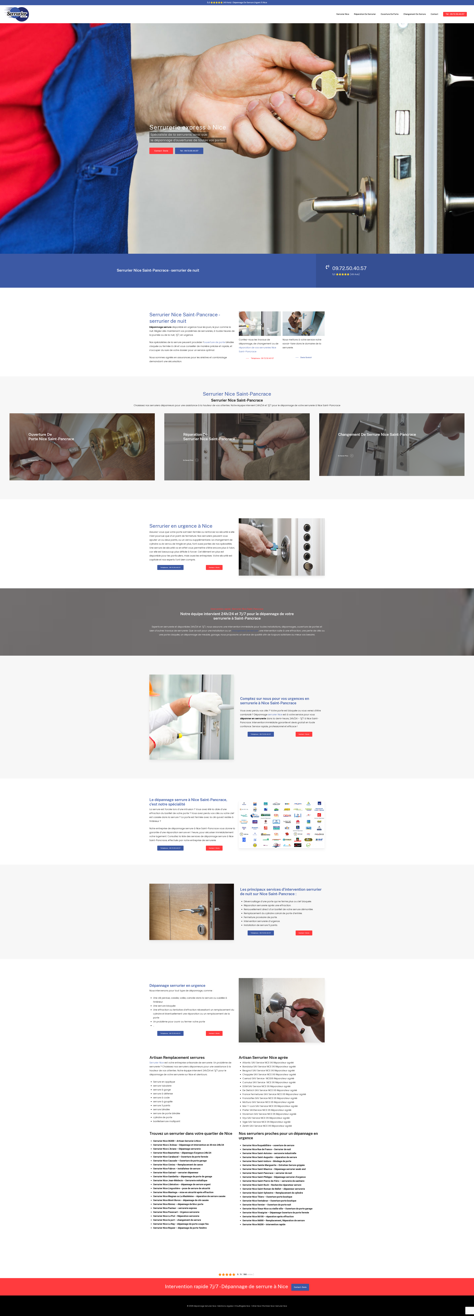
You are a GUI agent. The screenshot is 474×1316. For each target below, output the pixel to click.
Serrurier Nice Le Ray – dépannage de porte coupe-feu (181, 1224)
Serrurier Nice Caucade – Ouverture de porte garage (180, 1160)
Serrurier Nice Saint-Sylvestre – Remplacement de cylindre (272, 1192)
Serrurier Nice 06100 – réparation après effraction (268, 1216)
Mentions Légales (225, 1306)
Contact (434, 14)
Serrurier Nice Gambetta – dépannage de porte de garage (182, 1176)
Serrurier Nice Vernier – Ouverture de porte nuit (266, 1204)
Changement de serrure (414, 14)
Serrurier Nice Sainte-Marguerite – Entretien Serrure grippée (273, 1165)
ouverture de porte (214, 342)
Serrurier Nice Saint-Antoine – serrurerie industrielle (269, 1153)
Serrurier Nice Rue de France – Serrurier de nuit (266, 1149)
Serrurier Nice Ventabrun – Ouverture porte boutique (269, 1200)
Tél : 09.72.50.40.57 (455, 14)
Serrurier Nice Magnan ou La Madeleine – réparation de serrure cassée (189, 1196)
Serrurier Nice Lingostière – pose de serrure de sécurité (181, 1188)
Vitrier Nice (256, 1306)
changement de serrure (245, 630)
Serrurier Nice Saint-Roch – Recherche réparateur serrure (271, 1185)
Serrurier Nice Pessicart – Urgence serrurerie (176, 1212)
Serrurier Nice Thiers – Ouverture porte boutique (267, 1196)
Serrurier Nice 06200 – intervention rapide (263, 1224)
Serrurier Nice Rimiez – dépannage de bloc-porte (178, 1204)
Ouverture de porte (389, 14)
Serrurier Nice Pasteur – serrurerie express (175, 1208)
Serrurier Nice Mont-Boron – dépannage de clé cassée (181, 1200)
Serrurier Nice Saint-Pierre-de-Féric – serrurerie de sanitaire (273, 1181)
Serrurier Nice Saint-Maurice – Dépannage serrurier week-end (274, 1169)
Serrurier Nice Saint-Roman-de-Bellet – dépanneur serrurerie (273, 1189)
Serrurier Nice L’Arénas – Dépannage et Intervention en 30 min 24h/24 (188, 1145)
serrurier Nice (275, 714)
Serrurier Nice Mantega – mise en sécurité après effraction (183, 1192)
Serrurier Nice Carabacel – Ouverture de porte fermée (180, 1156)
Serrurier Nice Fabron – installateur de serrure (176, 1168)
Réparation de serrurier (365, 14)
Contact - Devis (161, 151)
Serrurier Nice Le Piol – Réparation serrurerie (176, 1216)
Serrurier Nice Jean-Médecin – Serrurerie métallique (180, 1180)
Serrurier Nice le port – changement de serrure (177, 1220)
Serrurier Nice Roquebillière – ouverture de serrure (268, 1145)
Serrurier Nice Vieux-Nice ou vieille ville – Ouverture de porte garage (277, 1208)
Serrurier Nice (342, 14)
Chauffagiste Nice (242, 1306)
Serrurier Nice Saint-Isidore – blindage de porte (266, 1161)
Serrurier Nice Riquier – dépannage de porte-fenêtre (180, 1228)
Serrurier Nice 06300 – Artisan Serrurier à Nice (177, 1141)
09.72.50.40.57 (349, 268)
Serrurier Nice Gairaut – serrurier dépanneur (175, 1172)
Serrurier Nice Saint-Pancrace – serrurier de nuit (267, 1173)
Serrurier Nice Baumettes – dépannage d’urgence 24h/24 (182, 1152)
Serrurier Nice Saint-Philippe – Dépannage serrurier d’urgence (274, 1177)
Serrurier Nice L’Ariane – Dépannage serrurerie (177, 1149)
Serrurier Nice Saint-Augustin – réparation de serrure (269, 1157)
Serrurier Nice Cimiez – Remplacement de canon (178, 1164)
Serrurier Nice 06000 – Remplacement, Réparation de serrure (273, 1220)
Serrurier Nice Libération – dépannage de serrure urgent (182, 1184)
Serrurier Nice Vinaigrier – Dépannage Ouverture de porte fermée (275, 1212)
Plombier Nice (268, 1306)
